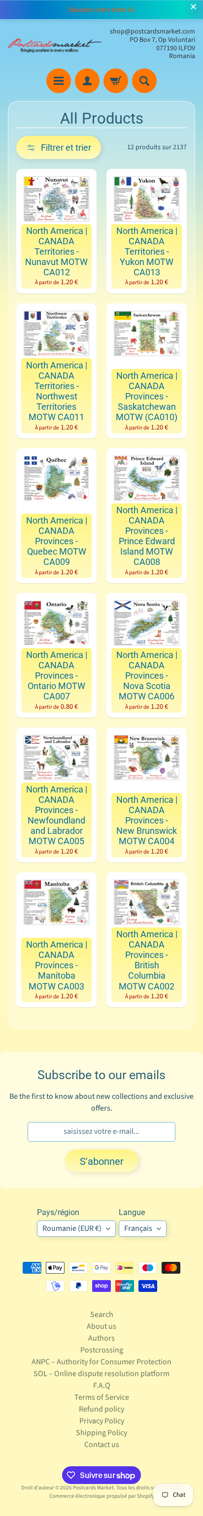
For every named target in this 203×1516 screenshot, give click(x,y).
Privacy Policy (101, 1421)
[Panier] (115, 80)
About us (101, 1326)
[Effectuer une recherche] (144, 80)
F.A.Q (101, 1385)
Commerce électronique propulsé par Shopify (101, 1496)
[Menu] (58, 80)
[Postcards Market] (55, 44)
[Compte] (87, 80)
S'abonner (102, 1161)
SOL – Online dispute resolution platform (101, 1373)
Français (138, 1228)
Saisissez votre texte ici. (101, 10)
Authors (101, 1338)
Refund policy (101, 1409)
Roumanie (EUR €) (72, 1228)
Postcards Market (93, 1487)
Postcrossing (101, 1350)
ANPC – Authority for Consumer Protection (101, 1361)
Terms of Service (101, 1397)
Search (101, 1314)
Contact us (101, 1444)
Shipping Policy (101, 1432)
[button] (58, 147)
